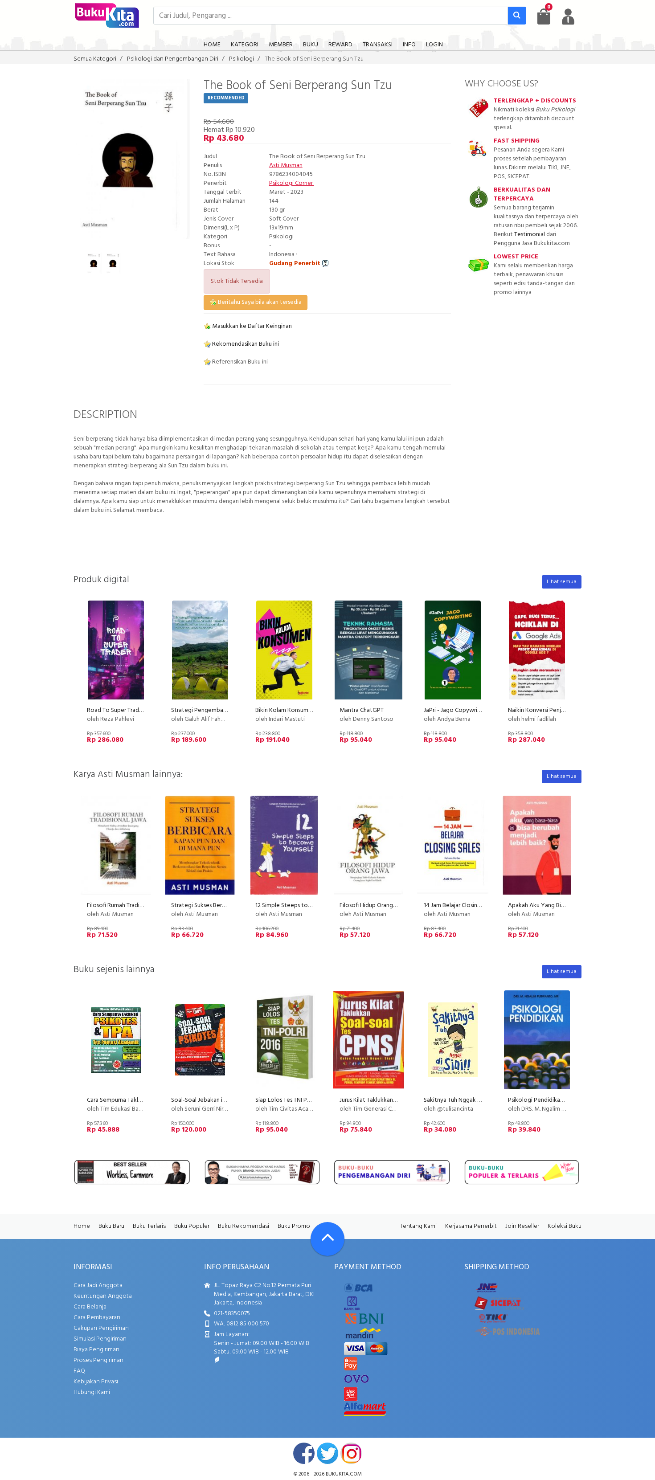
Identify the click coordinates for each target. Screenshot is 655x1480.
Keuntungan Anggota (103, 1296)
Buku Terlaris (149, 1226)
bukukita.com (344, 1474)
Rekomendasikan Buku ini (245, 344)
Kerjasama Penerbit (471, 1226)
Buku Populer (191, 1226)
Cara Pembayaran (97, 1317)
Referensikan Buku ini (239, 362)
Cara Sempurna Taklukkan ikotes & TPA (138, 1100)
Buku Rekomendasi (243, 1226)
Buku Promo (294, 1226)
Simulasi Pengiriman (100, 1339)
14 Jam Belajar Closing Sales (459, 905)
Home (82, 1226)
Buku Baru (111, 1226)
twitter (327, 1453)
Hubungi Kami (92, 1392)
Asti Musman (286, 165)
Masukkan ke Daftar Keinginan (251, 326)
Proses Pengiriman (98, 1360)
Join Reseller (522, 1226)
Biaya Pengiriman (96, 1350)
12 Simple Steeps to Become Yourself (305, 905)
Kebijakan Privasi (96, 1382)
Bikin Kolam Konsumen (285, 710)
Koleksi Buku (564, 1226)
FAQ (79, 1371)
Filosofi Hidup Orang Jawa (374, 905)
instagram (351, 1453)
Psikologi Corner (291, 183)
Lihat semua (562, 581)
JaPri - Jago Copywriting (456, 710)
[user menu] (568, 16)
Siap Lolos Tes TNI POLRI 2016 (293, 1100)
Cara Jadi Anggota (98, 1285)
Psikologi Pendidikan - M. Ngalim (551, 1100)
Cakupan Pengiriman (101, 1328)
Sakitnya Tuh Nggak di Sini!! (459, 1100)
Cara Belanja (90, 1307)
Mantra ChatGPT (362, 710)
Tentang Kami (418, 1226)
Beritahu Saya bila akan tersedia (259, 302)
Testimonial (529, 234)
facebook (304, 1453)
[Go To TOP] (327, 1239)
